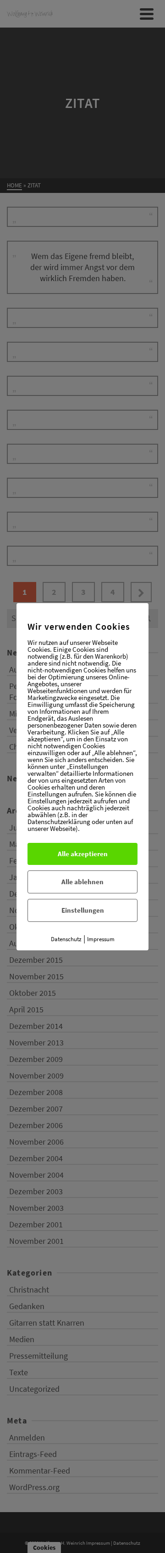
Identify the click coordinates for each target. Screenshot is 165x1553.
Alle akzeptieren (83, 853)
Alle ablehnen (82, 881)
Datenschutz (66, 939)
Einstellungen (82, 910)
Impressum (101, 939)
